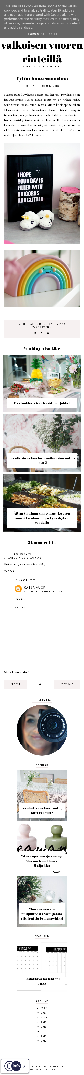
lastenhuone (38, 324)
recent (15, 684)
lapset (22, 324)
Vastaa (9, 571)
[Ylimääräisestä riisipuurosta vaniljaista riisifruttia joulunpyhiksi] (42, 925)
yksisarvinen (42, 327)
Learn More (36, 34)
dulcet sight (48, 1069)
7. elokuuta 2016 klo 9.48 (22, 557)
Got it (54, 34)
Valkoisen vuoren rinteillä (42, 51)
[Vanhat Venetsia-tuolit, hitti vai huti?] (42, 820)
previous (67, 684)
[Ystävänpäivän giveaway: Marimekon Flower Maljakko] (42, 873)
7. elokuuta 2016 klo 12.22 (43, 591)
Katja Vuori (35, 587)
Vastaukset (27, 580)
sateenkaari (57, 324)
